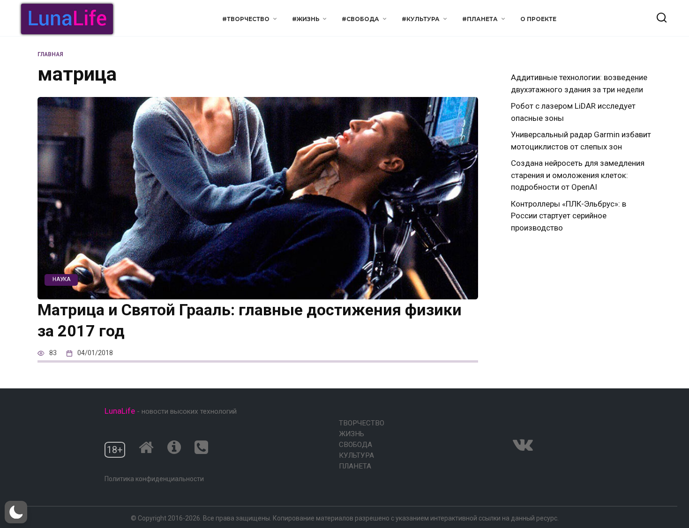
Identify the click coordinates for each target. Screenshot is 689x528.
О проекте (538, 18)
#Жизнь (306, 18)
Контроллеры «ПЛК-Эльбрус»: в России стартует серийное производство (568, 215)
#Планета (480, 18)
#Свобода (360, 18)
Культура (356, 455)
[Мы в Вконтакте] (523, 444)
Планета (355, 466)
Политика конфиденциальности (154, 479)
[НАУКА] (257, 293)
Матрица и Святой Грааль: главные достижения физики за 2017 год (249, 320)
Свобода (355, 444)
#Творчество (246, 18)
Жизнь (351, 434)
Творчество (361, 423)
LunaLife (120, 411)
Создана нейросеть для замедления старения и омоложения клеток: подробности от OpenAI (577, 175)
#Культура (421, 18)
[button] (16, 512)
